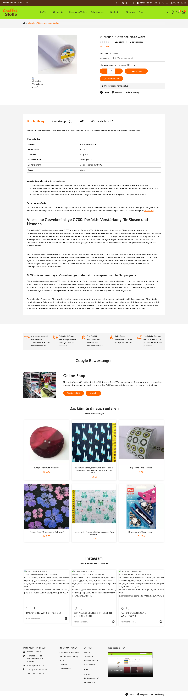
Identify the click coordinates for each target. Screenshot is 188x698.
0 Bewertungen (136, 42)
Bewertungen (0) (61, 121)
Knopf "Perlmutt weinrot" (46, 468)
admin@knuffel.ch (35, 666)
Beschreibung (36, 121)
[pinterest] (130, 3)
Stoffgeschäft (73, 393)
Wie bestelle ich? (102, 121)
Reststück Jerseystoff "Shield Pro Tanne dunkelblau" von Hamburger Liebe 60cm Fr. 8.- (94, 470)
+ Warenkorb (136, 71)
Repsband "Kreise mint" (141, 468)
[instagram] (123, 3)
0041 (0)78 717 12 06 (37, 670)
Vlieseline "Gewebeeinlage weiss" (43, 23)
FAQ (81, 121)
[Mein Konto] (172, 12)
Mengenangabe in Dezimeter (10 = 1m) (118, 65)
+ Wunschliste (112, 79)
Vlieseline (148, 211)
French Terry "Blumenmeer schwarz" (47, 532)
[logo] (9, 12)
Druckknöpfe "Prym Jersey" (141, 532)
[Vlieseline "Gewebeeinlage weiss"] (37, 83)
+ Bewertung (118, 42)
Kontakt (93, 393)
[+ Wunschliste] (65, 424)
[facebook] (116, 3)
